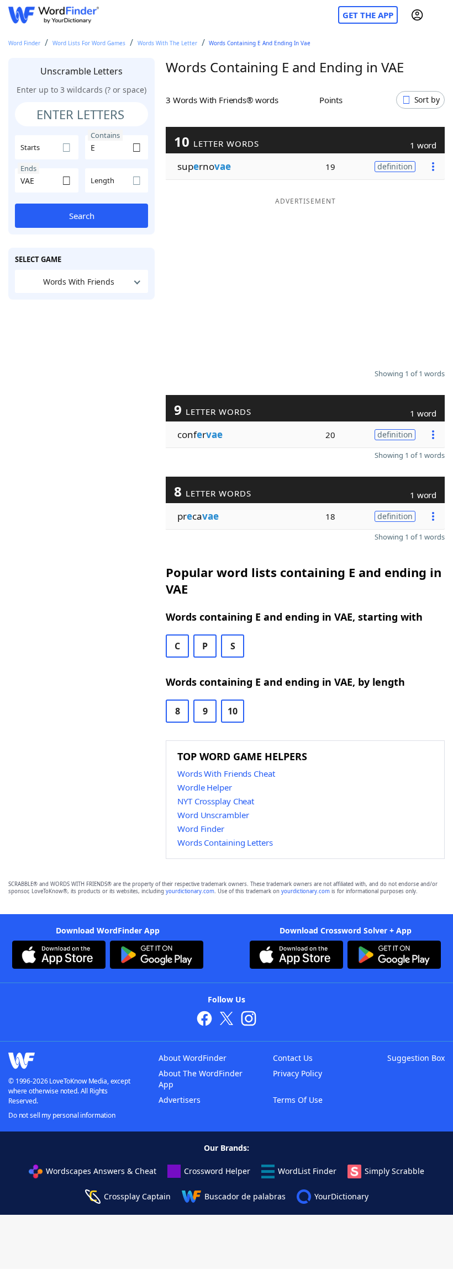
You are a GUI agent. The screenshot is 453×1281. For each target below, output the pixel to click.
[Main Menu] (440, 15)
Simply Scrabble (394, 1171)
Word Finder (24, 43)
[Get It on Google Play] (156, 956)
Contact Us (293, 1058)
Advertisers (180, 1100)
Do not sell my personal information (61, 1115)
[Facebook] (204, 1020)
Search (81, 215)
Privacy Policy (297, 1073)
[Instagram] (248, 1020)
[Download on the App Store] (59, 956)
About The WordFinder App (201, 1079)
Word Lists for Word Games (88, 43)
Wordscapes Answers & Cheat (101, 1171)
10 (233, 711)
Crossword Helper (217, 1171)
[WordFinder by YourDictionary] (53, 15)
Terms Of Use (298, 1100)
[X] (226, 1020)
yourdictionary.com (190, 891)
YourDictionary (341, 1196)
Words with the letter (167, 43)
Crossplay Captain (137, 1196)
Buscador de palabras (245, 1196)
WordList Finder (307, 1171)
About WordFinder (193, 1058)
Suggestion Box (416, 1058)
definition (395, 166)
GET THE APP (368, 14)
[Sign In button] (417, 15)
